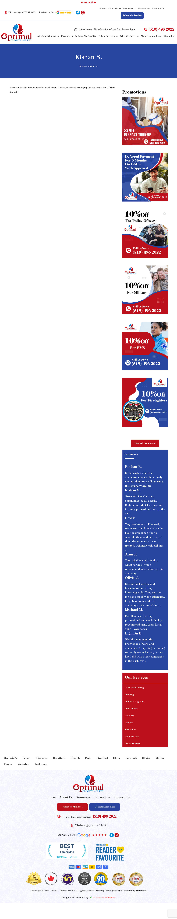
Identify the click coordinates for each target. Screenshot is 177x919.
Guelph (75, 758)
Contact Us (158, 9)
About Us (113, 9)
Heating (129, 695)
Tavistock (131, 758)
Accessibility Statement (134, 891)
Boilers (129, 723)
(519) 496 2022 (161, 29)
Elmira (146, 758)
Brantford (59, 758)
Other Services (106, 36)
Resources (128, 9)
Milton (160, 758)
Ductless (129, 716)
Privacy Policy (113, 891)
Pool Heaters (132, 737)
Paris (88, 758)
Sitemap (100, 891)
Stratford (102, 758)
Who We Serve (128, 36)
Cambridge (10, 758)
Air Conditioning (46, 36)
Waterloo (23, 764)
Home (103, 9)
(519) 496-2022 (105, 816)
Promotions (144, 9)
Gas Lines (130, 730)
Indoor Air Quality (85, 36)
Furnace (65, 36)
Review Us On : (47, 12)
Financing (169, 36)
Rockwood (40, 764)
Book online (88, 2)
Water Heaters (132, 744)
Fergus (8, 764)
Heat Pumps (131, 709)
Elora (116, 758)
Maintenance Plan (151, 36)
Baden (26, 758)
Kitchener (42, 758)
